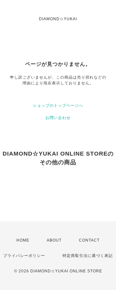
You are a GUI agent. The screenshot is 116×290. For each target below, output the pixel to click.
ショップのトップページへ (58, 105)
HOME (22, 240)
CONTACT (89, 240)
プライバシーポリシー (24, 255)
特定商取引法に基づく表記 (88, 255)
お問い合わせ (58, 117)
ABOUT (54, 240)
